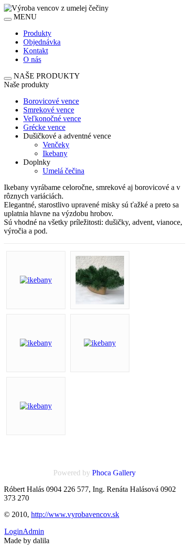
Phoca (101, 473)
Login (13, 531)
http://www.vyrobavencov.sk (75, 514)
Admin (33, 531)
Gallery (124, 473)
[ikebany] (36, 280)
